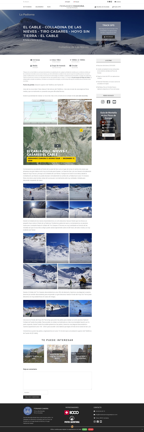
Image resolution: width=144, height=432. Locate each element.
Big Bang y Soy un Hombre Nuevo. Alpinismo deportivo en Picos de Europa (108, 88)
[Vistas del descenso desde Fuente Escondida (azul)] (80, 192)
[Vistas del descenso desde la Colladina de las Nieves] (34, 248)
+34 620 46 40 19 (100, 411)
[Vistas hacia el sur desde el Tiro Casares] (75, 276)
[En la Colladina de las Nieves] (80, 209)
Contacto (118, 1)
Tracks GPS (117, 7)
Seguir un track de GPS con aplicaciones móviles (108, 77)
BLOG (49, 7)
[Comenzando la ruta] (34, 192)
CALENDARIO (39, 7)
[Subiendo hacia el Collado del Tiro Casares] (80, 248)
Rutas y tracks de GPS (33, 40)
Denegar (91, 429)
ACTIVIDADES (27, 7)
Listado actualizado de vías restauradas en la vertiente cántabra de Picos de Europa (108, 71)
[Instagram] (107, 1)
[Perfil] (40, 111)
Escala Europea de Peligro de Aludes (81, 77)
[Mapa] (75, 111)
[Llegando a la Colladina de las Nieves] (34, 209)
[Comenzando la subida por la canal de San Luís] (57, 192)
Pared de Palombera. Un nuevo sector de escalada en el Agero (108, 82)
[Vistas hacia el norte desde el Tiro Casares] (34, 308)
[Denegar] (142, 429)
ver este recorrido (81, 96)
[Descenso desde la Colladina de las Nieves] (57, 248)
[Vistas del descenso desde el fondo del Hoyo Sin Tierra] (80, 308)
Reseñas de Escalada (102, 7)
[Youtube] (111, 1)
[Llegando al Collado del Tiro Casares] (40, 276)
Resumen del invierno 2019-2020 (106, 65)
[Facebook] (109, 1)
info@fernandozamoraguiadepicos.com (106, 414)
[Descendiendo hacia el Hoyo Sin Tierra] (57, 308)
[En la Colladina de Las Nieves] (57, 209)
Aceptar (84, 429)
